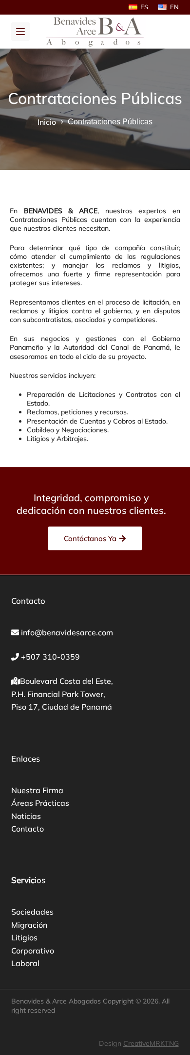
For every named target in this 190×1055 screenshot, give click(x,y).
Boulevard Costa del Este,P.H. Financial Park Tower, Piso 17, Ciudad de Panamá (62, 694)
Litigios (24, 937)
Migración (29, 925)
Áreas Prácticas (40, 803)
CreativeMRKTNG (151, 1043)
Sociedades (32, 912)
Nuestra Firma (37, 790)
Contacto (27, 829)
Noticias (26, 816)
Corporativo (32, 950)
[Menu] (20, 31)
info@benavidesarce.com (67, 632)
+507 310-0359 (50, 657)
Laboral (25, 963)
